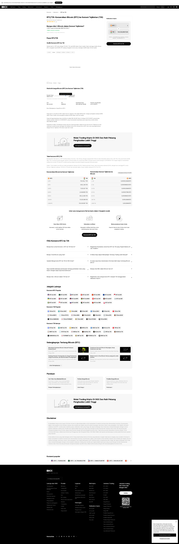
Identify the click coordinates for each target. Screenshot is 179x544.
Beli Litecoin (92, 499)
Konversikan (63, 490)
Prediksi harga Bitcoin (108, 513)
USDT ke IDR (92, 513)
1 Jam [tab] (49, 52)
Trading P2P (63, 488)
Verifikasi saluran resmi (80, 507)
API (75, 488)
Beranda (49, 12)
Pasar (19, 7)
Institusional (39, 7)
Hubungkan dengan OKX (80, 512)
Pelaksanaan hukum (51, 505)
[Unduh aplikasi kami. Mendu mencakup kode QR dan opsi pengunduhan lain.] (168, 7)
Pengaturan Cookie (165, 538)
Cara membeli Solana (108, 528)
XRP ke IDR (91, 517)
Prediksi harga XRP (107, 517)
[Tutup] (176, 521)
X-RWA (62, 506)
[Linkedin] (74, 536)
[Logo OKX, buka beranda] (4, 7)
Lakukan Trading (64, 492)
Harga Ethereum (107, 504)
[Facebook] (69, 536)
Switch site (58, 2)
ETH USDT (105, 492)
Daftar (162, 7)
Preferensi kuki (50, 509)
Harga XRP (105, 510)
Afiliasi (76, 486)
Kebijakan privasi (50, 498)
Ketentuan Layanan (126, 432)
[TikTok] (59, 536)
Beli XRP (91, 501)
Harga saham (64, 510)
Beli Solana (91, 497)
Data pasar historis (79, 490)
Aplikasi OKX (49, 507)
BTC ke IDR (91, 508)
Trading (24, 7)
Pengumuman (78, 509)
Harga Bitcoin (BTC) (60, 108)
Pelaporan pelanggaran (52, 502)
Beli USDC (91, 488)
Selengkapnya (59, 7)
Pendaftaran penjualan (80, 495)
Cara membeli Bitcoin (108, 524)
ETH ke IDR (91, 510)
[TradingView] (71, 536)
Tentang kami (50, 486)
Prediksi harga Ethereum (109, 515)
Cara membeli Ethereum (109, 526)
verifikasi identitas (90, 227)
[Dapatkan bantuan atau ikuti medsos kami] (174, 7)
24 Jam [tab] (53, 52)
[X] (56, 536)
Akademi (46, 7)
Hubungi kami (50, 494)
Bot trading (63, 497)
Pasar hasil (63, 508)
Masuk (158, 7)
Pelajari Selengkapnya (54, 387)
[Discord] (64, 536)
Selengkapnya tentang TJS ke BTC (124, 172)
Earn (62, 495)
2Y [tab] (72, 52)
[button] (68, 247)
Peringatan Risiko (85, 432)
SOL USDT (105, 497)
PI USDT (105, 495)
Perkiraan (109, 387)
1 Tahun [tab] (68, 52)
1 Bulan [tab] (63, 52)
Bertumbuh (30, 7)
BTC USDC (105, 486)
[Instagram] (61, 536)
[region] (165, 531)
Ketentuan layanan (51, 496)
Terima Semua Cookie (164, 535)
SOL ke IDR (91, 515)
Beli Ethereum (92, 492)
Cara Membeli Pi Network (109, 530)
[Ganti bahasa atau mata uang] (176, 7)
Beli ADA (91, 495)
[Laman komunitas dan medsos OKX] (76, 536)
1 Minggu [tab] (58, 52)
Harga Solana (106, 508)
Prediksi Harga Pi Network (109, 519)
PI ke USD (91, 519)
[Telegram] (66, 536)
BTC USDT (105, 490)
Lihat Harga (80, 387)
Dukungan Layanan (79, 505)
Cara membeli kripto (108, 522)
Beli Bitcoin (91, 490)
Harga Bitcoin (106, 501)
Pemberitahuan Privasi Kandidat (52, 489)
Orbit (52, 7)
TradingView (64, 504)
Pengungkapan (50, 500)
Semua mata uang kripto (66, 499)
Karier (48, 491)
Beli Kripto (13, 7)
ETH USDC (105, 488)
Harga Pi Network (107, 506)
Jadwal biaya (78, 492)
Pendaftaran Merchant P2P (80, 498)
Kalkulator (55, 12)
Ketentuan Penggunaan (72, 432)
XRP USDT (105, 499)
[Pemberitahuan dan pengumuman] (171, 7)
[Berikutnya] (130, 460)
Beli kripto (63, 486)
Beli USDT (91, 486)
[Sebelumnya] (48, 460)
